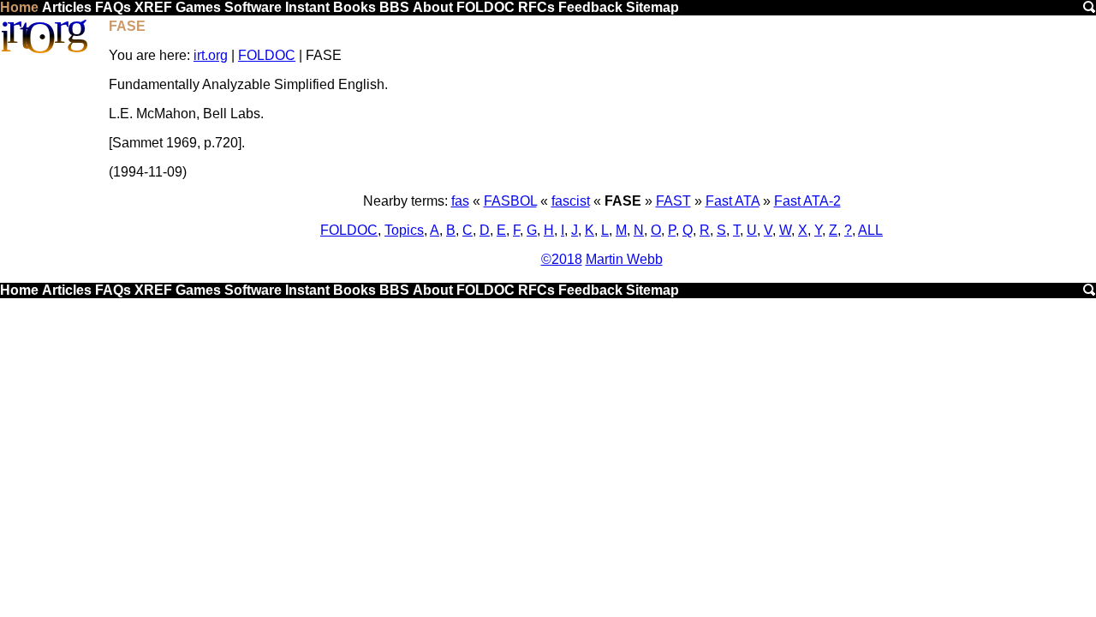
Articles (67, 7)
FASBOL (510, 201)
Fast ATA (732, 201)
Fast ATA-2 (807, 201)
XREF (153, 7)
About (433, 7)
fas (460, 201)
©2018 (561, 259)
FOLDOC (485, 7)
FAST (673, 201)
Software (253, 7)
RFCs (536, 7)
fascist (570, 201)
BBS (394, 7)
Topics (404, 230)
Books (354, 7)
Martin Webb (624, 259)
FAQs (113, 7)
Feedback (590, 7)
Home (19, 7)
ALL (870, 230)
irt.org (211, 55)
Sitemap (652, 7)
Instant (307, 7)
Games (198, 7)
